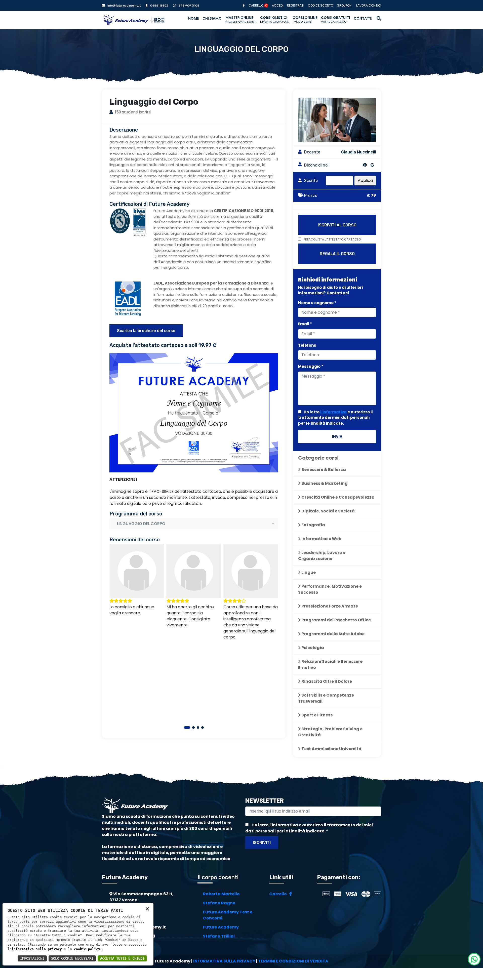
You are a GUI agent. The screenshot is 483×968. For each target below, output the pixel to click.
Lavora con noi (368, 5)
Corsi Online (305, 19)
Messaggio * (310, 366)
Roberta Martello (221, 894)
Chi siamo (212, 18)
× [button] (147, 908)
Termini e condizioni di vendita (293, 961)
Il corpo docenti (217, 877)
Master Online (240, 19)
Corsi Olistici (274, 19)
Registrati (295, 5)
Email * (305, 324)
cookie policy (87, 949)
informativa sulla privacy (37, 949)
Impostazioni (32, 958)
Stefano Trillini (219, 936)
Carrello (258, 5)
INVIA (337, 436)
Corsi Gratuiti (335, 19)
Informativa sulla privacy (224, 961)
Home (193, 18)
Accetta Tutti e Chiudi (122, 958)
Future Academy (221, 927)
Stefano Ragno (219, 903)
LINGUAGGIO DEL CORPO (141, 524)
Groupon (344, 5)
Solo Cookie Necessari (72, 958)
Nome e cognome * (317, 302)
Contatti (363, 18)
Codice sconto (320, 5)
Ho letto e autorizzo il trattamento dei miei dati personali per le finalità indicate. (335, 417)
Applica (365, 180)
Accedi (277, 5)
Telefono (307, 345)
